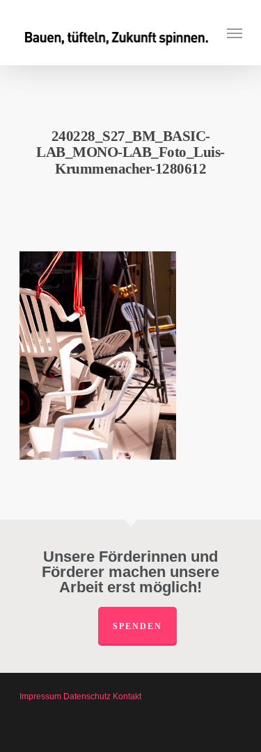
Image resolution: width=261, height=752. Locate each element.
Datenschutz (87, 696)
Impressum (40, 696)
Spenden (137, 626)
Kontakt (127, 696)
